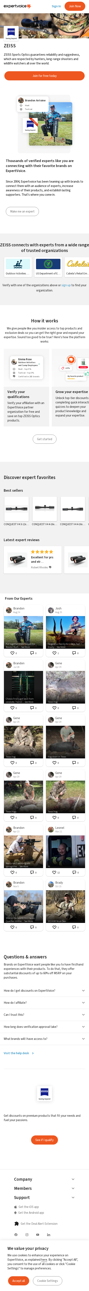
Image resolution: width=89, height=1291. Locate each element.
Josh (58, 608)
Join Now (75, 6)
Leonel (59, 827)
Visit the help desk (16, 1053)
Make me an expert (22, 211)
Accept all (18, 1281)
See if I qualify (44, 1140)
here (44, 1260)
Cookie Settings (47, 1281)
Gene (58, 663)
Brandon (18, 608)
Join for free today (44, 76)
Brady (59, 882)
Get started (44, 439)
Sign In (56, 6)
